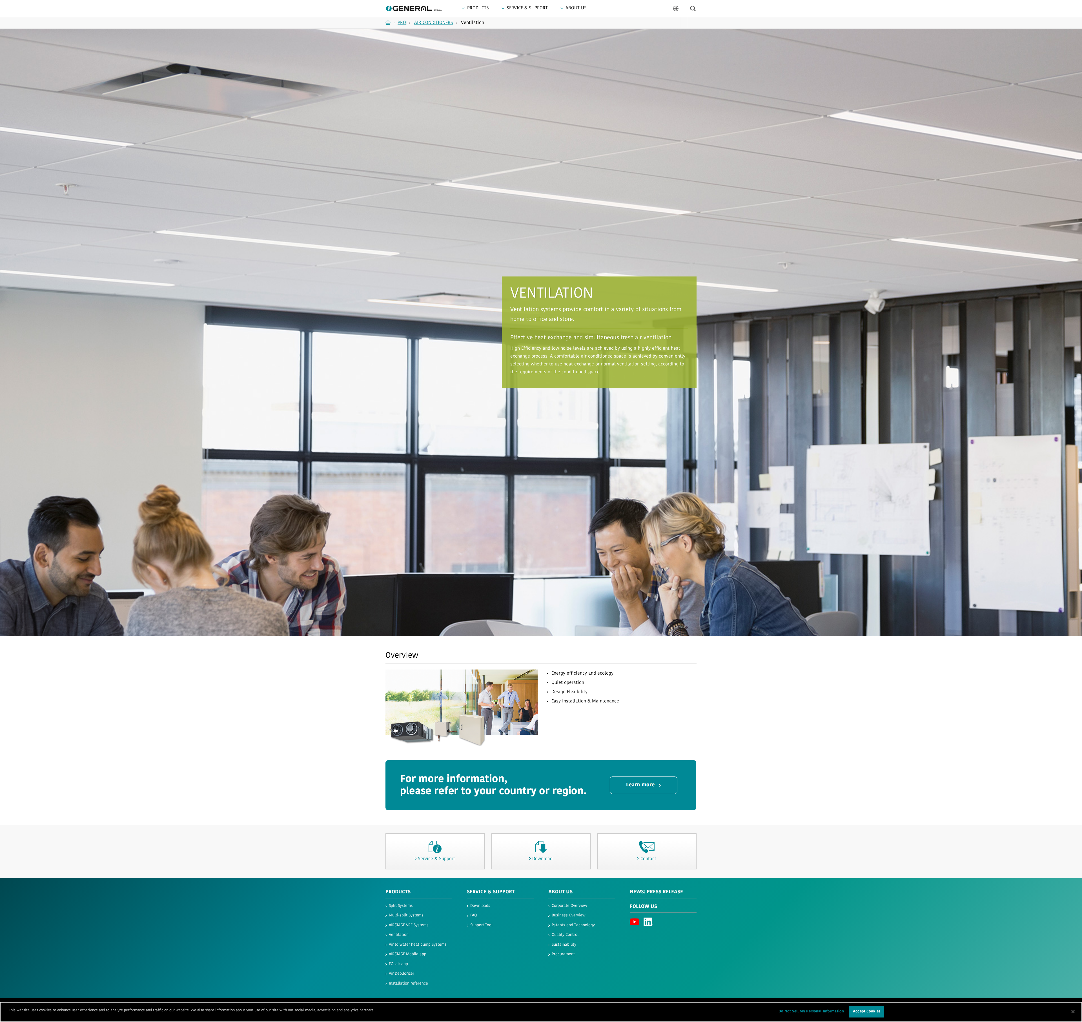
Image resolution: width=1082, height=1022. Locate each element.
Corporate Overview (569, 906)
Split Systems (401, 906)
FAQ (473, 915)
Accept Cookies (866, 1011)
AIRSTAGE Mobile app (407, 954)
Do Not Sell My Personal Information (811, 1011)
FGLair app (398, 964)
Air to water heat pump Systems (418, 945)
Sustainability (564, 945)
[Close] (1073, 1011)
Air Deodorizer (401, 974)
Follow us (643, 906)
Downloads (480, 906)
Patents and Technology (573, 925)
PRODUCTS (398, 892)
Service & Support (491, 892)
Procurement (563, 954)
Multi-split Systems (406, 915)
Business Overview (569, 915)
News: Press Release (656, 892)
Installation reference (408, 983)
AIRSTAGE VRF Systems (409, 925)
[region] (541, 1012)
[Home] (390, 22)
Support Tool (481, 925)
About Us (560, 892)
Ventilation (399, 935)
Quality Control (565, 935)
